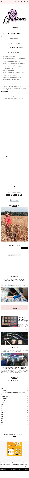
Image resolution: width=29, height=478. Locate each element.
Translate (19, 257)
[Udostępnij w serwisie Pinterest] (6, 157)
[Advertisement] (14, 169)
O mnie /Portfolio (14, 308)
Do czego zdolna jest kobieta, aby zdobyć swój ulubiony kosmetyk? (14, 367)
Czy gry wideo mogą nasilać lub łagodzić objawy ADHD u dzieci (14, 279)
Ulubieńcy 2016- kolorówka (23, 318)
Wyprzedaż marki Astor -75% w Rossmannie (14, 346)
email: (14, 47)
